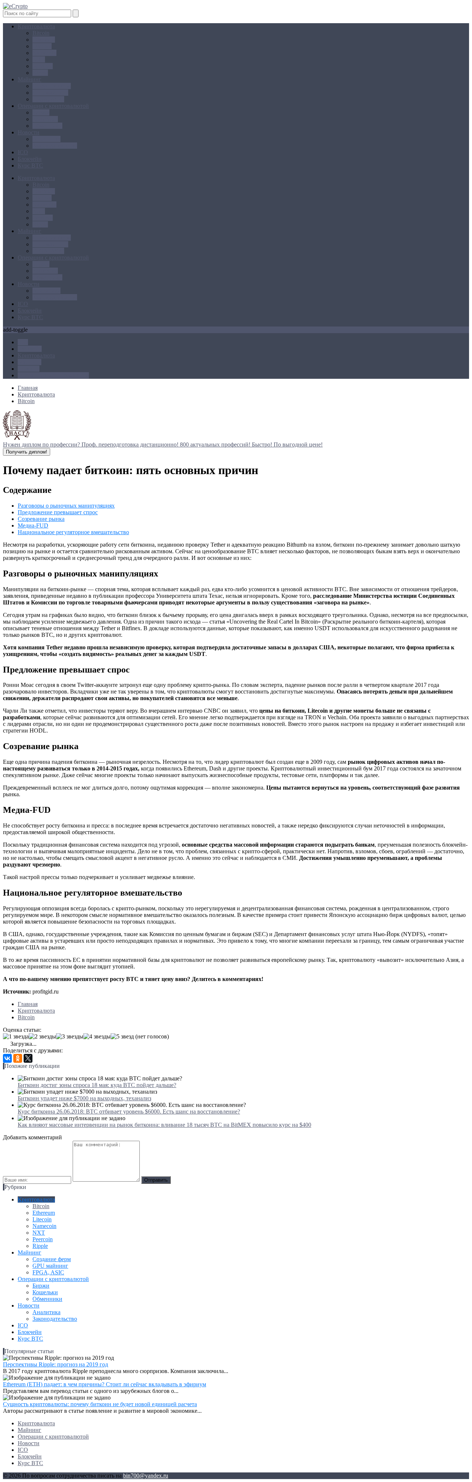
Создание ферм (51, 86)
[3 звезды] (69, 1036)
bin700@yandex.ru (145, 1475)
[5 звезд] (122, 1036)
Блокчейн (30, 159)
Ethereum (43, 39)
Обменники (47, 126)
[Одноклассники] (17, 1058)
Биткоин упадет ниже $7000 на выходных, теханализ (84, 1098)
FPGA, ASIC (48, 99)
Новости (28, 132)
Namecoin (44, 53)
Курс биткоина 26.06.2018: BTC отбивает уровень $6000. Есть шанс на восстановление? (129, 1111)
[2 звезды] (42, 1036)
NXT (38, 59)
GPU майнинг (50, 92)
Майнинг (29, 79)
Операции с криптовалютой (53, 106)
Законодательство (54, 145)
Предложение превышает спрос (58, 512)
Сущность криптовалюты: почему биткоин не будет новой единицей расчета (100, 1404)
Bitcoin (40, 33)
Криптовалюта (36, 26)
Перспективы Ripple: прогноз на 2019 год (55, 1364)
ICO (23, 152)
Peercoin (42, 66)
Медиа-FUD (33, 525)
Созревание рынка (41, 519)
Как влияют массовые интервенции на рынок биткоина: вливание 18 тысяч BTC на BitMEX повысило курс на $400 (164, 1125)
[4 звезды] (97, 1036)
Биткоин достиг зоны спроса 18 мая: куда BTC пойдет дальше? (97, 1085)
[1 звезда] (16, 1036)
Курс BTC (30, 165)
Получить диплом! (26, 452)
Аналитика (46, 139)
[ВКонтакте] (7, 1058)
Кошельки (45, 119)
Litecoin (42, 46)
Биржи (40, 112)
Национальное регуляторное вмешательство (73, 532)
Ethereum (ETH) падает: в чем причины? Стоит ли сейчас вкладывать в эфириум (104, 1384)
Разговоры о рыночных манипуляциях (66, 505)
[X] (28, 1058)
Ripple (40, 73)
